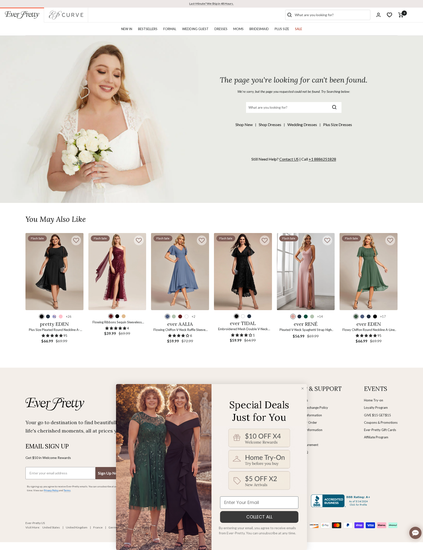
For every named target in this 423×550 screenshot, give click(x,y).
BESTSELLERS (147, 29)
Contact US (289, 159)
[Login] (378, 15)
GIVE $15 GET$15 (377, 415)
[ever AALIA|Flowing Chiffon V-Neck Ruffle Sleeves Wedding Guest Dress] (180, 271)
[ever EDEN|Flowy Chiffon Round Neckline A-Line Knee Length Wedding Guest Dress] (369, 271)
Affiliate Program (376, 437)
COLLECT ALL (259, 517)
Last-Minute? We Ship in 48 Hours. (211, 3)
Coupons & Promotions (381, 422)
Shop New (244, 124)
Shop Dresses (270, 124)
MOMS (238, 29)
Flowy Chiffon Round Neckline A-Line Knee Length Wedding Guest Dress (368, 330)
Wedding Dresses (302, 124)
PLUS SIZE (282, 29)
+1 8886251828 (322, 159)
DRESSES (220, 29)
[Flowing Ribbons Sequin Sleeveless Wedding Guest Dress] (117, 271)
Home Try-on (373, 400)
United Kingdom (76, 527)
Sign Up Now (109, 473)
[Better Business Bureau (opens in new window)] (341, 500)
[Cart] (400, 14)
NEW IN (126, 29)
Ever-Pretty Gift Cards (380, 430)
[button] (76, 240)
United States (51, 527)
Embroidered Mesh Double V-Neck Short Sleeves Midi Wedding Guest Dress (243, 329)
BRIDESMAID (259, 29)
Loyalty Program (376, 408)
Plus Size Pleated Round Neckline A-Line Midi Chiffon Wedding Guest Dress (54, 330)
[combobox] (331, 15)
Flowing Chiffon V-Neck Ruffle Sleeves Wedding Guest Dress (180, 330)
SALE (298, 29)
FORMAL (169, 29)
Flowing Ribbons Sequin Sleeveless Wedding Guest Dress (117, 322)
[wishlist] (389, 15)
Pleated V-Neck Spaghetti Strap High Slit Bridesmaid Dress (306, 330)
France (98, 527)
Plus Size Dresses (337, 124)
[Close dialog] (302, 388)
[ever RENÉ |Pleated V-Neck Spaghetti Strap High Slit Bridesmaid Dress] (306, 271)
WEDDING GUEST (195, 29)
